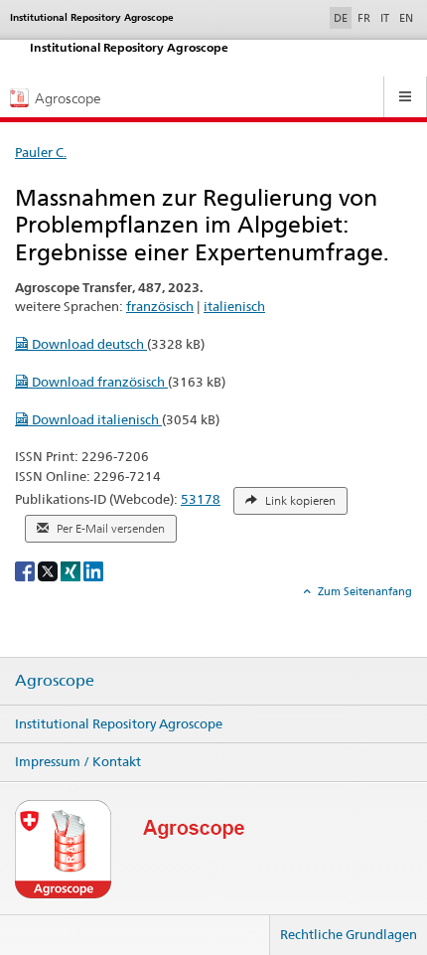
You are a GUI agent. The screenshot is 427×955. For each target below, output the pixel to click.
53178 (200, 499)
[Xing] (72, 569)
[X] (49, 569)
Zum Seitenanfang (363, 591)
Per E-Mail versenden (109, 529)
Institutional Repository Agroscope (118, 723)
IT (384, 18)
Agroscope (54, 681)
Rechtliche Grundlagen (348, 934)
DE (343, 17)
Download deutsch (88, 344)
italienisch (234, 306)
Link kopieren (299, 501)
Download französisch (98, 382)
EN (406, 18)
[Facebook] (26, 569)
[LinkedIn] (93, 569)
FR (363, 18)
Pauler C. (41, 152)
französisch (160, 306)
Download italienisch (95, 419)
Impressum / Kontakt (78, 761)
